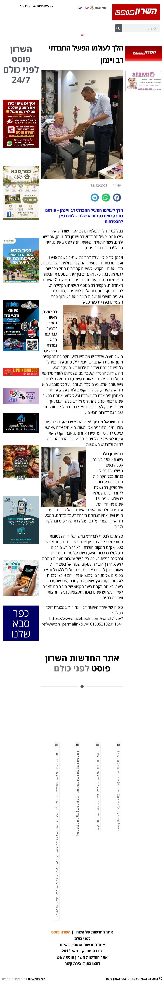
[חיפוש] (118, 28)
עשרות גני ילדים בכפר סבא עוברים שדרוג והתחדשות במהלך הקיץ (98, 790)
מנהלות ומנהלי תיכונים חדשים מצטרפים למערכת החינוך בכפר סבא (118, 791)
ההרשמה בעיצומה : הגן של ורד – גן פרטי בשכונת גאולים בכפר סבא (77, 792)
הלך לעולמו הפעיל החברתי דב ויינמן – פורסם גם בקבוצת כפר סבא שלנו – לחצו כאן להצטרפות (84, 216)
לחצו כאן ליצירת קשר (82, 963)
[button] (82, 34)
